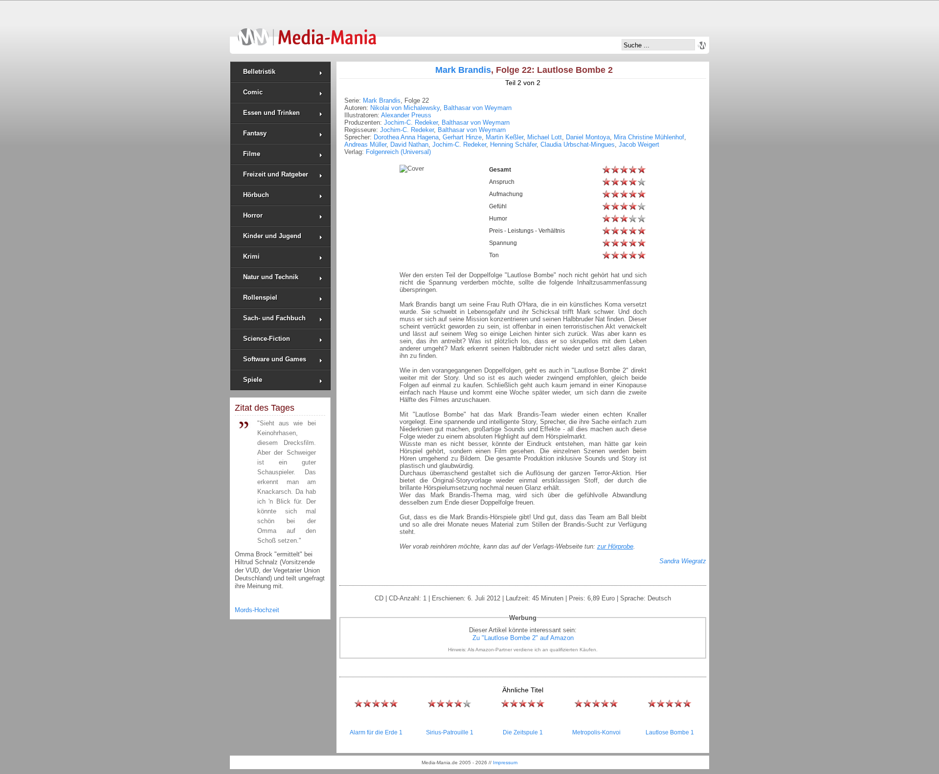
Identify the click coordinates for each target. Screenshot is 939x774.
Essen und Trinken (271, 112)
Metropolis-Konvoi (596, 732)
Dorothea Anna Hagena (406, 137)
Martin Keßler (504, 137)
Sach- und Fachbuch (274, 318)
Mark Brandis (463, 70)
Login (702, 45)
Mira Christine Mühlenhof (649, 137)
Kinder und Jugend (272, 236)
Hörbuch (256, 195)
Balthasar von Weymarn (478, 107)
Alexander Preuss (406, 115)
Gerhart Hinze (462, 137)
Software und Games (274, 359)
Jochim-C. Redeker (411, 122)
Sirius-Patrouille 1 (449, 732)
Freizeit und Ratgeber (275, 174)
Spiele (252, 379)
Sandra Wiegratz (682, 561)
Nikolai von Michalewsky (405, 107)
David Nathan (409, 144)
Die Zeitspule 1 (523, 732)
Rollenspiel (260, 297)
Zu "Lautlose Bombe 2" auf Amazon (523, 637)
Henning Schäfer (513, 144)
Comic (253, 92)
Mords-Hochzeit (257, 610)
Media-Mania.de (307, 32)
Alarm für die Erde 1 (376, 732)
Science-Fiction (266, 338)
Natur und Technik (270, 277)
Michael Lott (544, 137)
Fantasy (255, 133)
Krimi (251, 256)
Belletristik (259, 71)
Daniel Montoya (588, 137)
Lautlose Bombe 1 (670, 732)
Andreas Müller (365, 144)
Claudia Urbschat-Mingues (577, 144)
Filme (251, 153)
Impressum (505, 762)
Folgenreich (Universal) (398, 151)
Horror (253, 215)
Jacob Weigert (639, 144)
